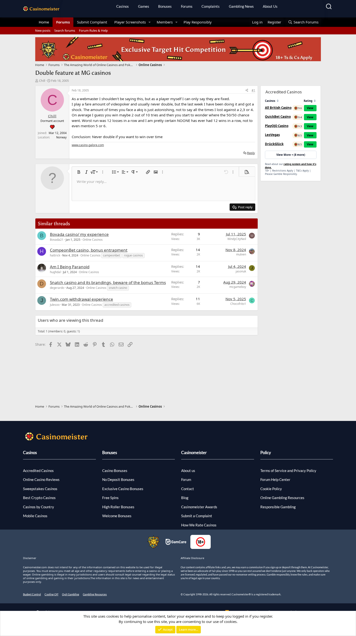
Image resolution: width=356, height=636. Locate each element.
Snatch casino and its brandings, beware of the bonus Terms (108, 282)
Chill (42, 80)
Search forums (64, 30)
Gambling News (241, 6)
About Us (270, 6)
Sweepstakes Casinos (40, 488)
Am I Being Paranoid (69, 266)
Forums (187, 6)
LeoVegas (272, 135)
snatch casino (118, 288)
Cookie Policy (271, 488)
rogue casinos (133, 255)
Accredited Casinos (38, 470)
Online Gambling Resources (282, 497)
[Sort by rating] (314, 100)
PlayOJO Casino (276, 126)
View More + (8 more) (290, 155)
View (310, 108)
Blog (184, 497)
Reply (251, 153)
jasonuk (241, 271)
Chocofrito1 (238, 304)
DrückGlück (274, 144)
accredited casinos (117, 305)
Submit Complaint (92, 22)
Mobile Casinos (35, 516)
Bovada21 (56, 240)
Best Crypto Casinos (39, 497)
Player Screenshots (130, 22)
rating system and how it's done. (290, 165)
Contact (187, 488)
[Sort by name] (277, 100)
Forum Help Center (275, 479)
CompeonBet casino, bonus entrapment (88, 250)
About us (188, 470)
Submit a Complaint (196, 516)
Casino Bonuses (114, 470)
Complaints (210, 6)
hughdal (55, 272)
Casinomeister (194, 452)
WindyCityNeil (236, 239)
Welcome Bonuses (117, 516)
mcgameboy (237, 287)
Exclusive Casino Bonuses (122, 488)
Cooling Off (51, 594)
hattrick (55, 255)
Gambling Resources (95, 594)
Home (44, 22)
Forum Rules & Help (93, 30)
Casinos (122, 6)
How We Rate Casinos (199, 525)
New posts (42, 30)
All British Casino (278, 107)
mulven (241, 254)
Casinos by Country (38, 507)
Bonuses (165, 6)
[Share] (247, 90)
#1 (253, 90)
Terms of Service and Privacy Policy (288, 470)
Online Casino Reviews (41, 479)
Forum (186, 479)
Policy (265, 452)
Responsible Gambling (278, 507)
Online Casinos (93, 240)
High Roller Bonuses (118, 507)
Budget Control (32, 594)
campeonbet (111, 255)
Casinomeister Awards (199, 507)
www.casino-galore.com (88, 145)
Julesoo (55, 305)
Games (143, 6)
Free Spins (110, 497)
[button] (149, 22)
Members (165, 22)
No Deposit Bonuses (118, 479)
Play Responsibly (198, 22)
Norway (61, 137)
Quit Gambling (70, 594)
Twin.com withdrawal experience (81, 299)
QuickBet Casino (278, 116)
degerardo (57, 288)
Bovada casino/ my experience (79, 234)
